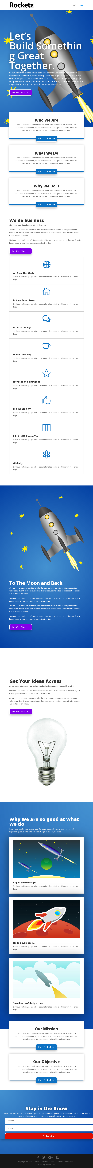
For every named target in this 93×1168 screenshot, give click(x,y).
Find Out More (46, 138)
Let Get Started (20, 92)
